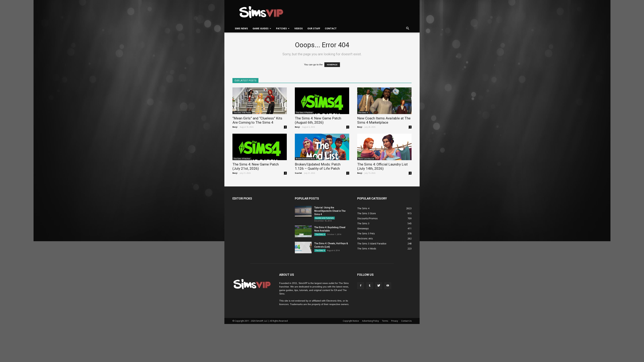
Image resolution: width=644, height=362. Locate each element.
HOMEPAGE (332, 65)
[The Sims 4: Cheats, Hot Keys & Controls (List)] (303, 247)
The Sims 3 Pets (366, 233)
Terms (385, 320)
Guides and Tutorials (324, 218)
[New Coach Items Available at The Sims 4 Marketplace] (384, 100)
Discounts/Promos (367, 218)
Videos (298, 28)
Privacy (394, 320)
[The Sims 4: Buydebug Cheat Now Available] (303, 231)
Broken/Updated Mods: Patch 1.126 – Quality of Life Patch (317, 166)
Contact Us (406, 320)
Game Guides (261, 28)
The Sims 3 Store (366, 213)
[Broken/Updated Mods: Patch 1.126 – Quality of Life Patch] (322, 147)
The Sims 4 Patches (304, 112)
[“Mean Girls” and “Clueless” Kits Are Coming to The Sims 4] (259, 100)
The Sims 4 (363, 112)
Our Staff (313, 28)
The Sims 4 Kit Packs (242, 112)
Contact (331, 28)
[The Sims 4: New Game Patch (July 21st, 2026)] (259, 147)
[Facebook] (360, 285)
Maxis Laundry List (366, 158)
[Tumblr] (369, 285)
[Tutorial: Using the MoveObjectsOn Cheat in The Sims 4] (303, 211)
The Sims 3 (363, 223)
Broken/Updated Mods (305, 158)
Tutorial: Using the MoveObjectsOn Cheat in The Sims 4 (329, 211)
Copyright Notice (351, 320)
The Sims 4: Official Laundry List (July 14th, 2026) (382, 166)
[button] (408, 28)
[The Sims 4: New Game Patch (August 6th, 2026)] (322, 100)
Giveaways (363, 228)
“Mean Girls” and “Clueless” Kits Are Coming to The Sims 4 (257, 120)
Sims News (241, 28)
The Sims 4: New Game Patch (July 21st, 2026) (255, 166)
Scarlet (298, 173)
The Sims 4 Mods (366, 248)
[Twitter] (378, 285)
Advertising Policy (370, 320)
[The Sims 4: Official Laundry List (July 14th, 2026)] (384, 147)
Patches (281, 28)
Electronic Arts (365, 238)
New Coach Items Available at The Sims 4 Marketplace (384, 120)
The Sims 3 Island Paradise (371, 243)
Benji (234, 127)
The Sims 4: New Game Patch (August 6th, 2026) (318, 120)
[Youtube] (387, 285)
